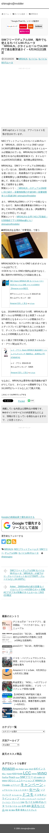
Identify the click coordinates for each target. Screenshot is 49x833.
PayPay (5, 777)
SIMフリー (26, 777)
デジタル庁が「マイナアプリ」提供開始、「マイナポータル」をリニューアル (29, 625)
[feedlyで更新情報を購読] (9, 541)
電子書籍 (12, 810)
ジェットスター (20, 790)
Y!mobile (6, 785)
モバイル (32, 59)
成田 (28, 806)
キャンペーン (31, 785)
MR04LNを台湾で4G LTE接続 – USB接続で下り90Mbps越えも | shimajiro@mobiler (24, 220)
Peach (12, 777)
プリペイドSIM (17, 802)
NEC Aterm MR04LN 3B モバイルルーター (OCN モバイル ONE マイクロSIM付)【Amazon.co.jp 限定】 (27, 285)
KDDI (31, 26)
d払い (4, 774)
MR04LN (23, 59)
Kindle (20, 774)
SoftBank (38, 26)
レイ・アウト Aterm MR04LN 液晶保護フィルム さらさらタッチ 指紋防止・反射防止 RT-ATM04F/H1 (29, 354)
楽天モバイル (24, 31)
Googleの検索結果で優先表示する (18, 517)
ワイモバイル (11, 806)
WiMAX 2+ (40, 780)
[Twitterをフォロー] (3, 541)
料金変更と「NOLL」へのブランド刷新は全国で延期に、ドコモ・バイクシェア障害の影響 (30, 685)
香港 (17, 810)
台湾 (24, 806)
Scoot (17, 777)
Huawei (9, 774)
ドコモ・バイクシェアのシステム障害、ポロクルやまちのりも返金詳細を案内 (29, 661)
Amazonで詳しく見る (18, 303)
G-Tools (32, 303)
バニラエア (41, 799)
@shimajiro (6, 557)
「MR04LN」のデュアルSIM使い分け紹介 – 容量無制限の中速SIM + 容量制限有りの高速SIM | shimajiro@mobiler (24, 192)
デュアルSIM (11, 553)
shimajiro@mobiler (12, 3)
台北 (19, 806)
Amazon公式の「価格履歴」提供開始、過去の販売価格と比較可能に (29, 712)
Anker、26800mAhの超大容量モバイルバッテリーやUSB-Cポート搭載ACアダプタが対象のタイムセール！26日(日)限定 (24, 590)
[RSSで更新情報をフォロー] (14, 541)
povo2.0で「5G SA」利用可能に (29, 646)
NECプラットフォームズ (26, 549)
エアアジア (15, 785)
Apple (26, 769)
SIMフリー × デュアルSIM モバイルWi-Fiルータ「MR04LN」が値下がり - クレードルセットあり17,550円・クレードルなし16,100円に (24, 574)
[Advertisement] (24, 97)
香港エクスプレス (28, 810)
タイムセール (17, 795)
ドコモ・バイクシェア (28, 799)
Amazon (8, 768)
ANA (16, 769)
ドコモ (28, 794)
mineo (34, 774)
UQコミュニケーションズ (21, 780)
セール (34, 789)
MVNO (42, 773)
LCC (27, 773)
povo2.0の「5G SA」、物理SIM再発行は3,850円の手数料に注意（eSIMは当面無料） (29, 637)
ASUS (31, 769)
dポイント (40, 768)
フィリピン (6, 802)
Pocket (21, 401)
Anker (21, 769)
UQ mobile (38, 777)
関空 (6, 810)
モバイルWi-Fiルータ (28, 553)
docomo (23, 26)
